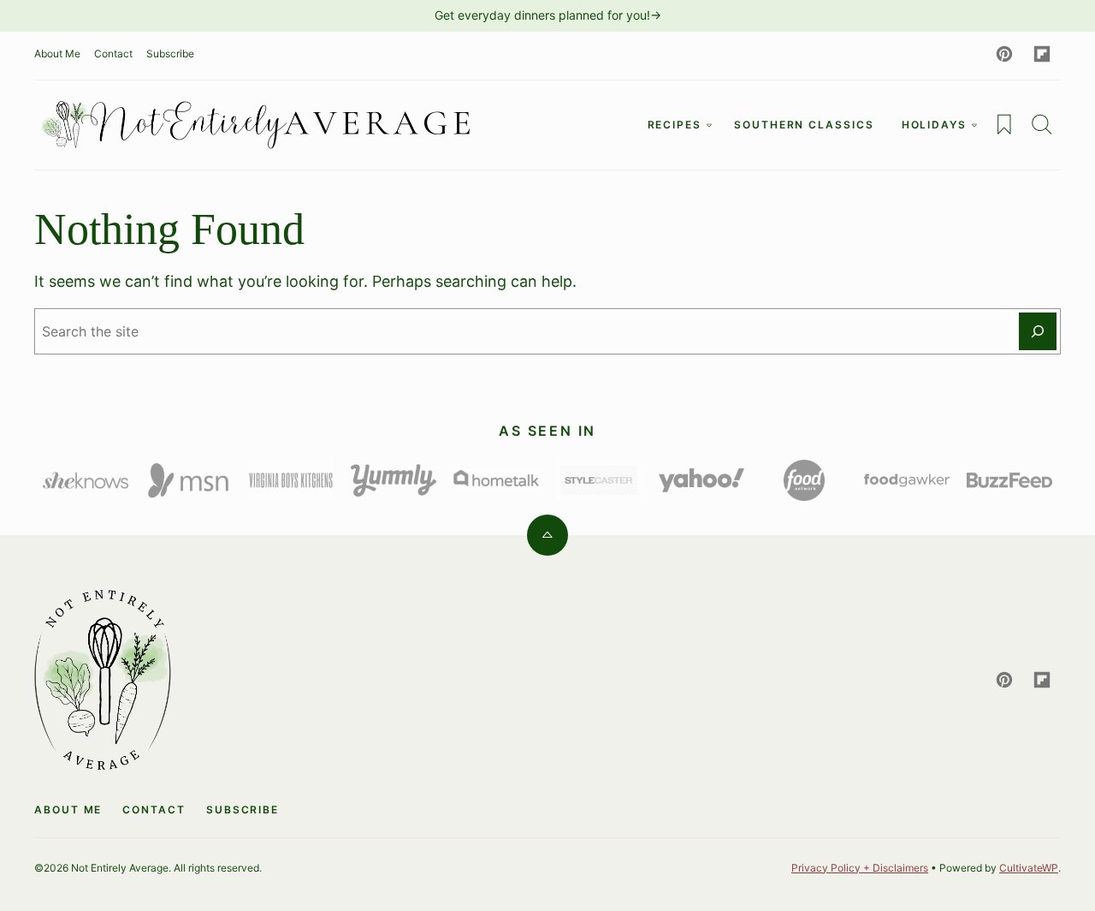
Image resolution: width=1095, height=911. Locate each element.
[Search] (1042, 124)
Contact (113, 53)
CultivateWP (1028, 867)
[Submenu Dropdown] (709, 125)
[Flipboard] (1042, 54)
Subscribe (170, 53)
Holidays (934, 124)
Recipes (674, 124)
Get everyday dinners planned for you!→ (548, 15)
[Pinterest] (1004, 54)
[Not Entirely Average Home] (256, 125)
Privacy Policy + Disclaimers (859, 867)
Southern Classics (804, 124)
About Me (57, 53)
